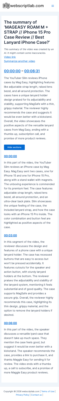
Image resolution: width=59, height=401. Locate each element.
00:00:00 (12, 71)
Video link (10, 56)
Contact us (36, 395)
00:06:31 (32, 71)
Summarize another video (19, 61)
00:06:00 (10, 323)
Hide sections (14, 147)
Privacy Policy (22, 395)
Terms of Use (47, 391)
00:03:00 (10, 235)
